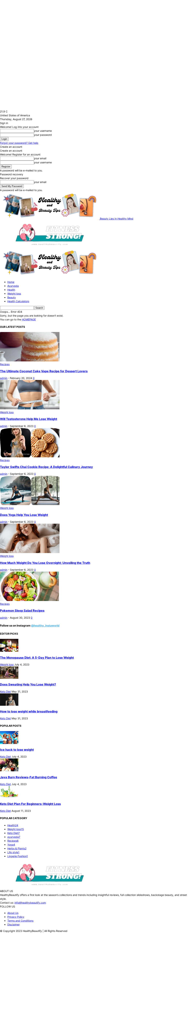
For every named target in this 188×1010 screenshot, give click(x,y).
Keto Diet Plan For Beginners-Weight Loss (30, 804)
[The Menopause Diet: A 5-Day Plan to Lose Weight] (9, 650)
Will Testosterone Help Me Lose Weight (28, 419)
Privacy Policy (15, 916)
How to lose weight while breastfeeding (28, 711)
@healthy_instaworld (45, 625)
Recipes (5, 364)
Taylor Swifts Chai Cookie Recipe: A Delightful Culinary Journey (46, 467)
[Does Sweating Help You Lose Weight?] (9, 677)
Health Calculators (18, 301)
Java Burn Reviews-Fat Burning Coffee (28, 777)
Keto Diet (5, 691)
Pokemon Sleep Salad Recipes (22, 610)
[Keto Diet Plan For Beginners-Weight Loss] (9, 797)
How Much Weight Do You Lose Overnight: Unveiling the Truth (45, 563)
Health (11, 289)
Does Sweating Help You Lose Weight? (28, 684)
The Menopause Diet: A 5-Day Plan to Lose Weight (37, 657)
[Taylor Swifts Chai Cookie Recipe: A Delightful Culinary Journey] (29, 456)
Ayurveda (13, 285)
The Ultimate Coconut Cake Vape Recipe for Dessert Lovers (44, 371)
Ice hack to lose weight (17, 749)
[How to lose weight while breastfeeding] (9, 704)
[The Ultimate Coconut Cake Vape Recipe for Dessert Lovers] (29, 360)
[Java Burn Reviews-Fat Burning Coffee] (9, 770)
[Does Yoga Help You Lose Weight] (29, 504)
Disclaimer (13, 924)
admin (3, 378)
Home (10, 282)
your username (43, 130)
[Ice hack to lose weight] (9, 743)
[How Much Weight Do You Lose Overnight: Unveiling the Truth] (29, 552)
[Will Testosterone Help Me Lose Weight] (29, 408)
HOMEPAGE (29, 319)
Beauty (11, 297)
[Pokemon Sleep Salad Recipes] (29, 600)
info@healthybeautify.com (30, 902)
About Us (12, 912)
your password (43, 134)
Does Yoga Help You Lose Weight (24, 515)
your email (40, 158)
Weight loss (14, 293)
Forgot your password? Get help (19, 142)
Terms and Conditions (20, 920)
